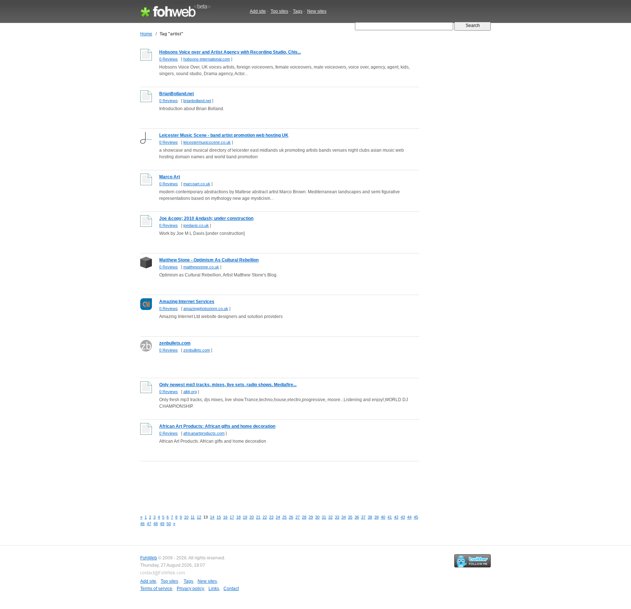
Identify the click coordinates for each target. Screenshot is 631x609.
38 (370, 517)
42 (396, 517)
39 (376, 517)
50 (169, 523)
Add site (258, 11)
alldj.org (190, 391)
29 (311, 517)
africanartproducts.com (204, 433)
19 (245, 517)
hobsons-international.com (206, 59)
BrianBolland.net (176, 93)
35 (350, 517)
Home (146, 33)
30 (317, 517)
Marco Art (169, 176)
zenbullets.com (175, 343)
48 (155, 523)
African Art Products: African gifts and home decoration (217, 426)
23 (271, 517)
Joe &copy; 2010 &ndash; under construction (206, 218)
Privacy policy (190, 588)
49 (162, 523)
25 (284, 517)
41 (389, 517)
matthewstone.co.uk (201, 267)
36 (357, 517)
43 (403, 517)
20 (251, 517)
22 (265, 517)
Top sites (279, 11)
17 (232, 517)
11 (193, 517)
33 (337, 517)
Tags (297, 11)
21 (258, 517)
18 (238, 517)
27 (297, 517)
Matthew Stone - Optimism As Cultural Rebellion (209, 260)
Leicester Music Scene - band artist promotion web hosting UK (223, 135)
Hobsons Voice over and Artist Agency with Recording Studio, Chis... (230, 52)
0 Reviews (168, 59)
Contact (231, 588)
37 (363, 517)
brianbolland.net (197, 100)
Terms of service (156, 588)
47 (149, 523)
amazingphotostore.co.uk (205, 308)
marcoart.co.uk (196, 184)
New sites (316, 11)
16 (225, 517)
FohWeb (148, 557)
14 (212, 517)
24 (278, 517)
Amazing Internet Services (186, 301)
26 (291, 517)
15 (219, 517)
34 (343, 517)
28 (304, 517)
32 (330, 517)
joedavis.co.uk (196, 225)
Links (214, 588)
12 (199, 517)
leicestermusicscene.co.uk (207, 142)
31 (324, 517)
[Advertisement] (273, 482)
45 (416, 517)
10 (186, 517)
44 (409, 517)
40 (383, 517)
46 (142, 523)
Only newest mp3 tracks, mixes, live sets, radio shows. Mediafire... (228, 384)
